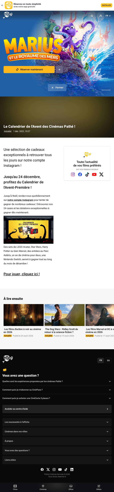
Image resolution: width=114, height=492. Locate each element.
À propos (9, 441)
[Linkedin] (72, 469)
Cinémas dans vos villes (16, 431)
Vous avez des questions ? (17, 450)
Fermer (59, 87)
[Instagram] (73, 174)
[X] (101, 174)
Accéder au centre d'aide (16, 408)
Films (15, 489)
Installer (106, 5)
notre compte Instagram (20, 200)
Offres (71, 489)
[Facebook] (80, 174)
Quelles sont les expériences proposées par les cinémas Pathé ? (32, 381)
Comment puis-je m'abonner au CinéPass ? (22, 389)
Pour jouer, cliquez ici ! (22, 274)
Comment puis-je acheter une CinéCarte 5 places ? (26, 398)
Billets (98, 489)
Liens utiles (10, 460)
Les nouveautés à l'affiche (17, 422)
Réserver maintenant (31, 69)
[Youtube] (94, 174)
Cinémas (43, 489)
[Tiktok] (87, 174)
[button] (91, 15)
